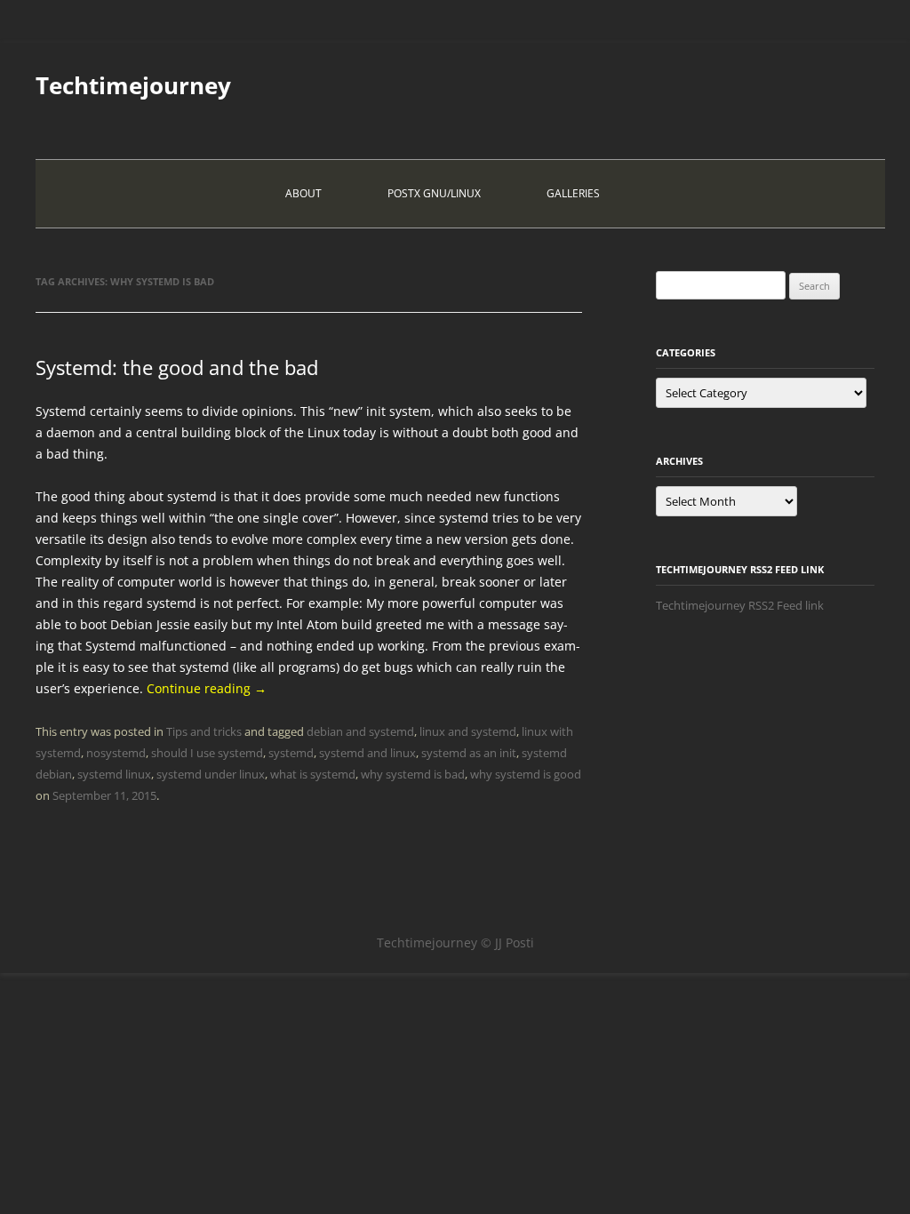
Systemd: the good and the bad (177, 367)
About (303, 193)
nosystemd (116, 753)
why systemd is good (525, 774)
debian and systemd (360, 731)
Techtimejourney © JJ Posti (455, 942)
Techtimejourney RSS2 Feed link (740, 605)
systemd (291, 753)
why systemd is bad (413, 774)
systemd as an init (468, 753)
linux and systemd (467, 731)
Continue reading (207, 688)
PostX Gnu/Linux (434, 193)
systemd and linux (367, 753)
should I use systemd (207, 753)
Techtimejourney (133, 85)
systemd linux (114, 774)
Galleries (573, 193)
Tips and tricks (204, 731)
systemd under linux (210, 774)
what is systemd (312, 774)
